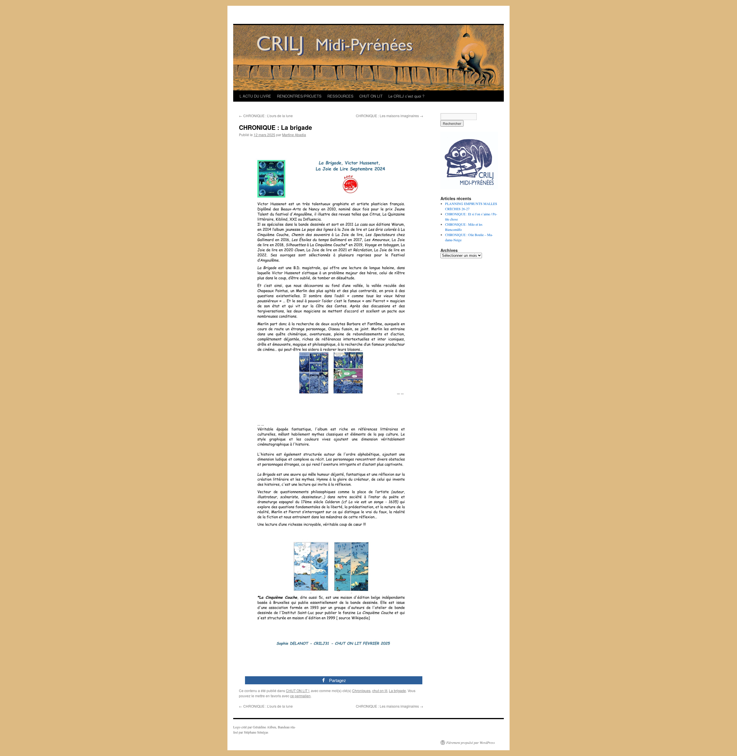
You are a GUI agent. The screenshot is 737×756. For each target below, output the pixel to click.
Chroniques (361, 690)
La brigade (397, 690)
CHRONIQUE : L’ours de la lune (266, 115)
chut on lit (379, 690)
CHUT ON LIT (371, 96)
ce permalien (300, 695)
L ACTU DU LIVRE (255, 96)
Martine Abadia (294, 134)
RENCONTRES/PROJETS (299, 96)
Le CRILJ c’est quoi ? (406, 96)
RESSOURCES (340, 96)
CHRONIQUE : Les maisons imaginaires (389, 115)
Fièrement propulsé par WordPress (470, 742)
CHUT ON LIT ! (297, 690)
